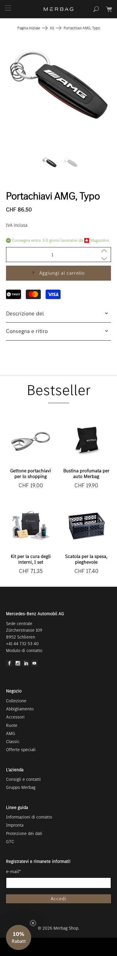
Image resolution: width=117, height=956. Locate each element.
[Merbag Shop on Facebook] (9, 665)
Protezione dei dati (24, 833)
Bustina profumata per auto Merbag (86, 473)
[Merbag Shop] (58, 9)
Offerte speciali (21, 750)
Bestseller (59, 390)
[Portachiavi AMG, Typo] (58, 84)
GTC (10, 842)
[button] (18, 937)
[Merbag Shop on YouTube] (34, 665)
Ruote (11, 725)
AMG (10, 733)
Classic (13, 742)
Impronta (14, 825)
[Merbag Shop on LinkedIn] (26, 665)
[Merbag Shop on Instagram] (17, 665)
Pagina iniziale (28, 28)
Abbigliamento (20, 709)
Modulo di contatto (24, 651)
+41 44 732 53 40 (22, 644)
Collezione (16, 701)
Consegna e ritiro (27, 331)
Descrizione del (25, 313)
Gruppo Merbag (20, 787)
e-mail (13, 871)
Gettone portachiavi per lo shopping (30, 473)
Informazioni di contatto (29, 817)
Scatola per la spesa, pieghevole (86, 559)
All (52, 28)
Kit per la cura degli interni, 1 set (31, 559)
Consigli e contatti (23, 779)
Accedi (58, 899)
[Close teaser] (33, 923)
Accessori (15, 717)
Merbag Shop (65, 928)
